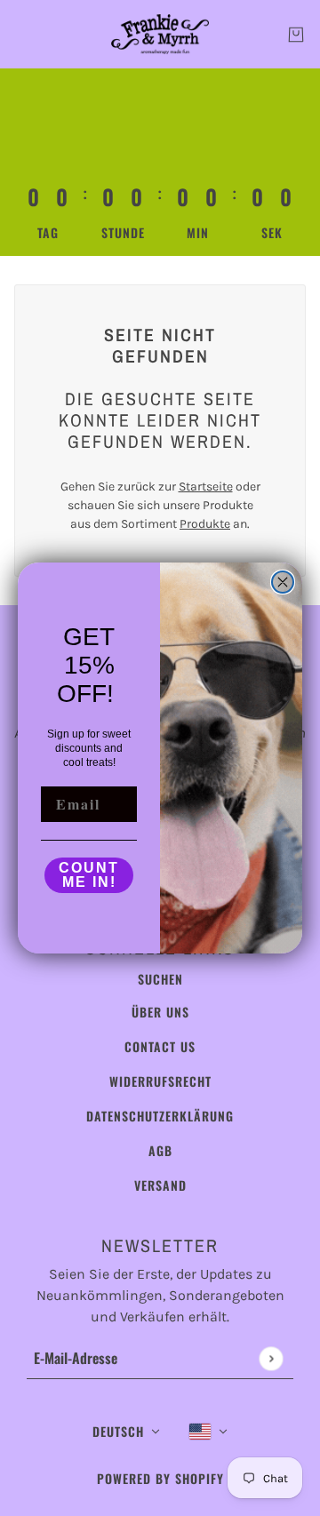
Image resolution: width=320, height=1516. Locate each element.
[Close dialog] (282, 582)
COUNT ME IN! (89, 875)
